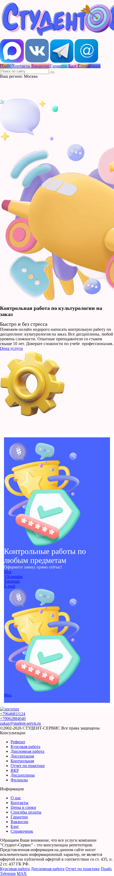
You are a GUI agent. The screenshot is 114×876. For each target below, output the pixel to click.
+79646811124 (12, 714)
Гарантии (19, 817)
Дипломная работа (27, 751)
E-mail (9, 586)
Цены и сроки (23, 807)
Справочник (22, 831)
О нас (16, 798)
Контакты (19, 802)
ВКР (15, 770)
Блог (15, 826)
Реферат (18, 742)
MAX (22, 873)
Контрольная (22, 761)
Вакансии (19, 821)
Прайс (106, 868)
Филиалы (19, 780)
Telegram (12, 581)
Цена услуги (11, 348)
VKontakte (13, 576)
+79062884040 (13, 718)
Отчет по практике (28, 765)
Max (8, 572)
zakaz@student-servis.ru (20, 723)
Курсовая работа (25, 746)
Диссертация (22, 756)
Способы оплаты (26, 812)
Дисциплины (23, 775)
